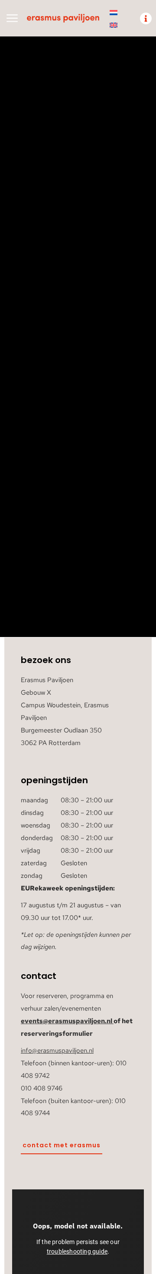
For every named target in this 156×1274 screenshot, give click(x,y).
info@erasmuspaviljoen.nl (57, 1050)
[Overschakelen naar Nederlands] (113, 12)
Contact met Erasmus (62, 1145)
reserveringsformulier (57, 1033)
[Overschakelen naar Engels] (113, 25)
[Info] (146, 18)
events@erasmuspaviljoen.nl (66, 1021)
